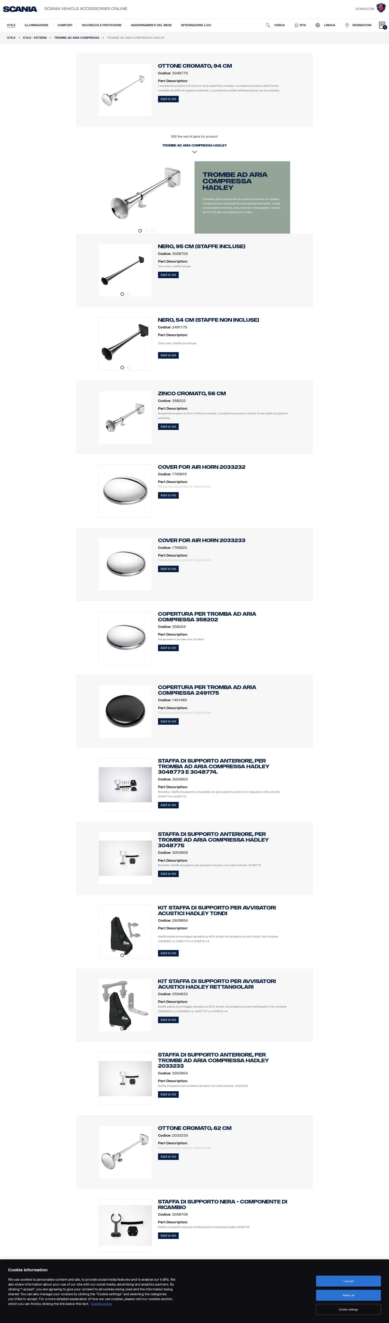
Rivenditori (362, 25)
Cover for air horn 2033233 (201, 540)
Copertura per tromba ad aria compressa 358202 (207, 617)
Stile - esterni (35, 38)
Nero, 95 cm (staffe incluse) (201, 246)
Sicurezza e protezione (102, 25)
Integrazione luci (196, 25)
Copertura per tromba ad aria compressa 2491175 (207, 690)
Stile (11, 25)
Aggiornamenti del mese (151, 25)
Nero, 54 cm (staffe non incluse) (208, 320)
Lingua (329, 25)
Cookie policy (101, 1304)
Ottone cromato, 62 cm (195, 1128)
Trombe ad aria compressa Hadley (235, 181)
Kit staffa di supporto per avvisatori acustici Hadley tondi (217, 910)
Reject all (348, 1295)
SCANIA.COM (365, 9)
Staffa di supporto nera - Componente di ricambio (222, 1204)
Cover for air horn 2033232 (201, 467)
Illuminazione (36, 25)
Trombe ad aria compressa (76, 38)
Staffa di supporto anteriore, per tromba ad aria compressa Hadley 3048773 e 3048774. (213, 766)
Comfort (65, 25)
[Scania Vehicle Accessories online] (20, 9)
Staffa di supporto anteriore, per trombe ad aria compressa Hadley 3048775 (213, 840)
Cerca (279, 25)
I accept (349, 1281)
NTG (302, 25)
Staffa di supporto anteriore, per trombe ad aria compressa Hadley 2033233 (213, 1060)
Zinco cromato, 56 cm (192, 393)
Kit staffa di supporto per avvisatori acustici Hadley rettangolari (217, 984)
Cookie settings (348, 1309)
